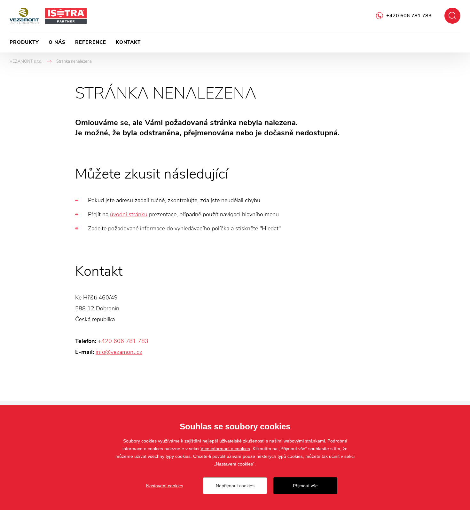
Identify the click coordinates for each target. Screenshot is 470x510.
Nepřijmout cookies (235, 485)
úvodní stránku (128, 214)
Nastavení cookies (164, 485)
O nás (57, 42)
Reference (90, 42)
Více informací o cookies (225, 448)
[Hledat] (452, 16)
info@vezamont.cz (119, 352)
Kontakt (128, 42)
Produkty (24, 42)
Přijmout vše (305, 485)
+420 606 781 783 (409, 15)
